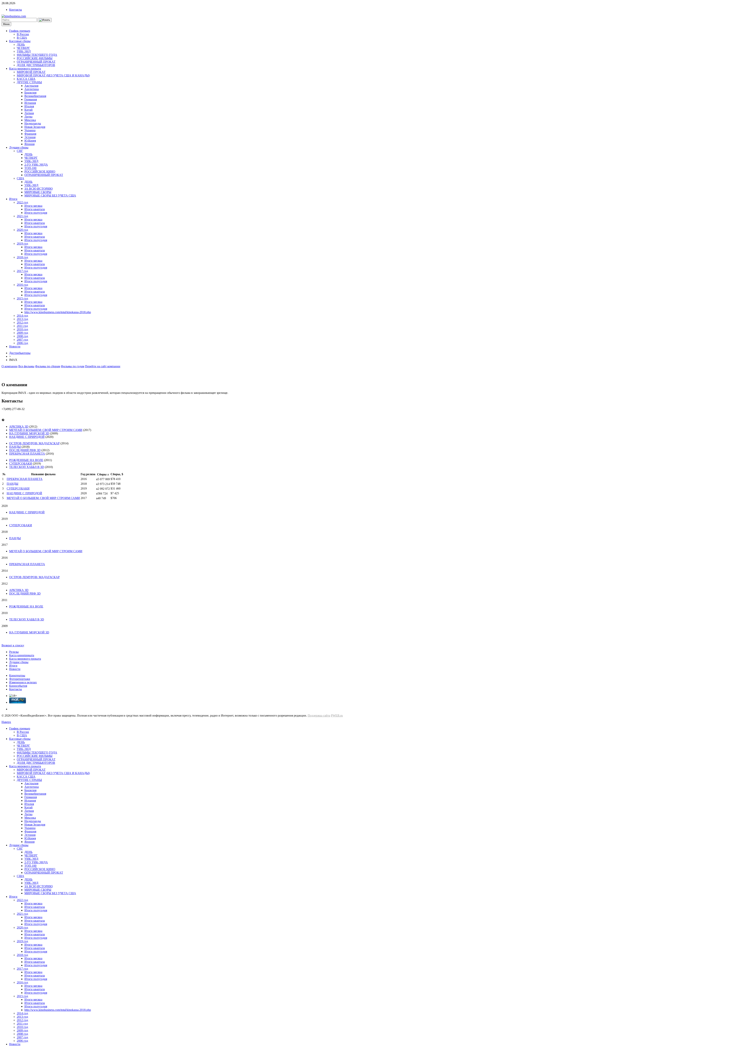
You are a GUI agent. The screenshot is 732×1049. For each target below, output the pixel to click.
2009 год (22, 332)
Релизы (14, 651)
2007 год (22, 339)
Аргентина (31, 89)
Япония (29, 144)
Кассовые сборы (19, 41)
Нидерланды (32, 123)
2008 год (22, 336)
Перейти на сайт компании (102, 366)
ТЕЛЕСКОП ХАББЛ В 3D (26, 467)
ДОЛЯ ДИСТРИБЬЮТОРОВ (36, 65)
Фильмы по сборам (47, 366)
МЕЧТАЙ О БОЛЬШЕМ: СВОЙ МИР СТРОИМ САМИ (45, 430)
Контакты (15, 9)
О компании (10, 366)
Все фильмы (26, 366)
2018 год (22, 257)
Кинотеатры (17, 675)
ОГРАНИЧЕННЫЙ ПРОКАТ (36, 61)
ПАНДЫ (15, 446)
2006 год (22, 343)
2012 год (22, 322)
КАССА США (26, 78)
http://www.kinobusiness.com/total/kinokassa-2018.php (57, 312)
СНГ (20, 150)
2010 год (22, 329)
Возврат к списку (13, 645)
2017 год (22, 271)
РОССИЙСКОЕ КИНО (39, 171)
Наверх (6, 722)
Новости (14, 346)
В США (22, 37)
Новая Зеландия (34, 126)
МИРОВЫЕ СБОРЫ (37, 192)
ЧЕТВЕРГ (23, 48)
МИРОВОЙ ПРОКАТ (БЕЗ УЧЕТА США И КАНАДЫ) (53, 75)
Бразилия (30, 92)
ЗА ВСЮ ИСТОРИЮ (38, 188)
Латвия (29, 113)
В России (23, 34)
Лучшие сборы (18, 147)
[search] (45, 20)
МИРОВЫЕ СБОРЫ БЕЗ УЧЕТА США (50, 195)
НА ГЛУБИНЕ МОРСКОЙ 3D (29, 433)
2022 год (22, 202)
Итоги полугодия (35, 212)
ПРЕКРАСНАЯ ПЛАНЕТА (27, 453)
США (20, 178)
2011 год (22, 325)
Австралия (31, 85)
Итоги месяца (33, 205)
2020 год (22, 229)
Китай (28, 109)
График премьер (19, 30)
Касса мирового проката (25, 68)
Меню (6, 24)
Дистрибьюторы (19, 353)
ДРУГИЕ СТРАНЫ (29, 82)
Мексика (30, 120)
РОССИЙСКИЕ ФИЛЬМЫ (34, 58)
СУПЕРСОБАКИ (20, 463)
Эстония (29, 137)
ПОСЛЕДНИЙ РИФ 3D (25, 450)
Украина (29, 130)
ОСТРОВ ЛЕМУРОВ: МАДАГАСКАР (34, 443)
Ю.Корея (30, 140)
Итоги (13, 199)
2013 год (22, 319)
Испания (30, 102)
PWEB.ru (337, 715)
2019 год (22, 243)
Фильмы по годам (72, 366)
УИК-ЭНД (24, 51)
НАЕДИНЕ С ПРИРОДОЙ (27, 436)
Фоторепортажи (19, 679)
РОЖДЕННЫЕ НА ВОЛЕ (26, 460)
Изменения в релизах (23, 682)
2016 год (22, 284)
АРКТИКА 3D (18, 426)
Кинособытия (18, 685)
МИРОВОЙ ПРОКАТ (31, 72)
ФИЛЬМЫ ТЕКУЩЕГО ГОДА (37, 54)
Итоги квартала (34, 209)
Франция (30, 133)
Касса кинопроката (21, 655)
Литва (28, 116)
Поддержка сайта (319, 715)
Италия (29, 106)
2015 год (22, 298)
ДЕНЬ (21, 44)
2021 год (22, 216)
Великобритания (35, 96)
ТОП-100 (30, 168)
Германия (30, 99)
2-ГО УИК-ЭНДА (36, 164)
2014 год (22, 315)
